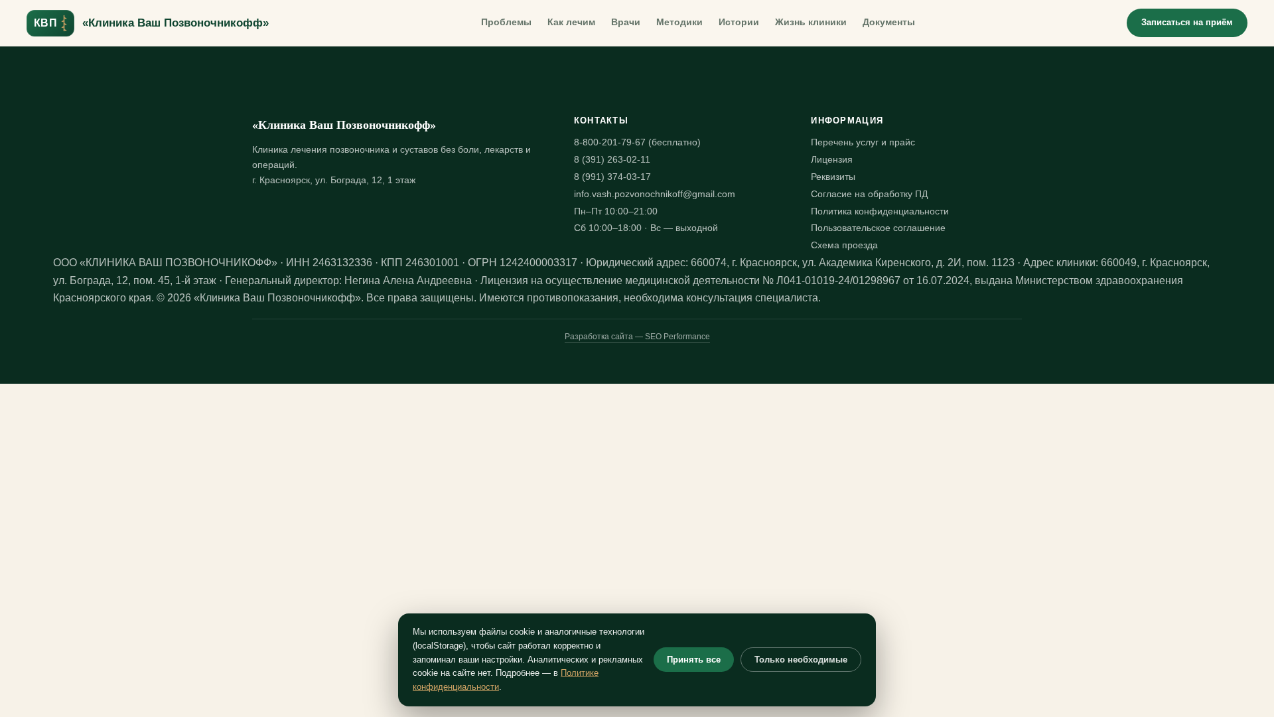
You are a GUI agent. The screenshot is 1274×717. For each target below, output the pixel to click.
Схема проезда (844, 245)
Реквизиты (833, 177)
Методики (679, 22)
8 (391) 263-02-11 (612, 160)
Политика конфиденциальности (880, 211)
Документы (889, 22)
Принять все (694, 660)
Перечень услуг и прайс (863, 142)
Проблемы (506, 22)
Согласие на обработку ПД (869, 194)
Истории (739, 22)
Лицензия (832, 160)
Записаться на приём (1187, 22)
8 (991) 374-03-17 (612, 177)
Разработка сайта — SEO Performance (637, 336)
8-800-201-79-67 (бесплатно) (637, 142)
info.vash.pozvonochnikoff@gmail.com (654, 194)
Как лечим (571, 22)
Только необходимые (800, 660)
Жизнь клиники (811, 22)
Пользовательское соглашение (878, 228)
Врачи (625, 22)
